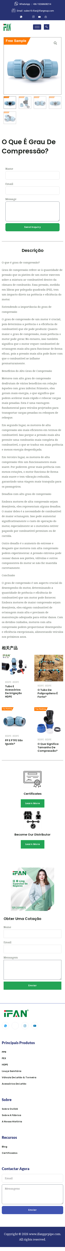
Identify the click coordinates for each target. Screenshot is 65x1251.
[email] (45, 17)
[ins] (33, 17)
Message (10, 199)
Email (9, 184)
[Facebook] (27, 17)
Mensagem (11, 957)
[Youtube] (34, 1025)
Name (9, 168)
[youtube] (39, 17)
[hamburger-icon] (37, 27)
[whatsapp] (21, 17)
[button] (46, 27)
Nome (7, 927)
